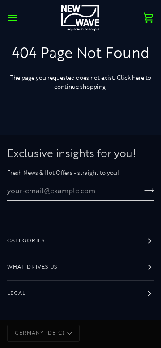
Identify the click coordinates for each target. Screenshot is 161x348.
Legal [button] (16, 293)
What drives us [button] (32, 267)
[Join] (146, 190)
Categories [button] (26, 241)
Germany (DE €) (39, 333)
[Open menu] (20, 18)
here (138, 78)
